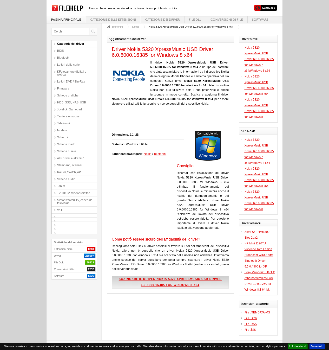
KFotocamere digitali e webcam (71, 73)
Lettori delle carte (68, 64)
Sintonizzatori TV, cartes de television (74, 201)
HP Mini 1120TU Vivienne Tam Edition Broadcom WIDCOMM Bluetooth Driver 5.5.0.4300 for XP (258, 255)
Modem (62, 130)
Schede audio (66, 179)
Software (260, 19)
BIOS (60, 50)
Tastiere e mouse (68, 116)
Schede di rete (66, 151)
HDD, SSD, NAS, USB (71, 102)
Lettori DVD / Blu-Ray (71, 81)
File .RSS (250, 324)
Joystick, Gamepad (69, 109)
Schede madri (66, 144)
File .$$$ (250, 329)
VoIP (60, 210)
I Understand (297, 346)
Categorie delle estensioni (113, 19)
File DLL (195, 19)
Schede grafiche (68, 95)
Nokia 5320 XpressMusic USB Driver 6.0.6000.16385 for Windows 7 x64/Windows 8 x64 (259, 59)
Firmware (63, 88)
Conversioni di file (227, 19)
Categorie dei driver (162, 19)
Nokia (135, 26)
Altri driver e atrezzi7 (70, 158)
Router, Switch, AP (69, 172)
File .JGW (250, 318)
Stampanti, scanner (69, 165)
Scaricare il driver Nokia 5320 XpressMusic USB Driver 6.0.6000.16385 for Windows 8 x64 (170, 282)
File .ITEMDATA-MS (257, 312)
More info (317, 346)
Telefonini (63, 123)
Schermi (62, 137)
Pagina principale (66, 19)
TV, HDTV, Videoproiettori (73, 193)
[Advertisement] (168, 120)
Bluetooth (63, 57)
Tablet (61, 186)
